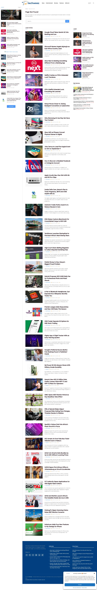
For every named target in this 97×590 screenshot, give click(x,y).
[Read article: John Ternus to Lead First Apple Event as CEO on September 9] (34, 152)
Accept (79, 584)
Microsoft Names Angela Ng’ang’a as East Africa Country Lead (14, 24)
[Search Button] (93, 3)
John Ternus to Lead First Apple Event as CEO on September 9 (14, 77)
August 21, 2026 (55, 325)
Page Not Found (32, 8)
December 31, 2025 (86, 91)
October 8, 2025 (84, 99)
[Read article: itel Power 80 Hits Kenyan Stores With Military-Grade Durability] (34, 370)
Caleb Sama (48, 50)
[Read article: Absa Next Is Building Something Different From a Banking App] (34, 66)
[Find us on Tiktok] (42, 555)
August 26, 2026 (54, 179)
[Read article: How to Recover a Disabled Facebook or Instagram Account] (34, 166)
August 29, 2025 (90, 102)
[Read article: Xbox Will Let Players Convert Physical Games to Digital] (34, 137)
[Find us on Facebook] (26, 555)
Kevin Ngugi (48, 36)
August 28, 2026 (55, 36)
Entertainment (49, 3)
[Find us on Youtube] (36, 555)
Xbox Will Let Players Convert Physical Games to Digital (13, 70)
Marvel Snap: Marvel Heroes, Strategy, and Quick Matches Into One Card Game (59, 560)
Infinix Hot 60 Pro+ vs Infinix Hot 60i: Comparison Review (81, 105)
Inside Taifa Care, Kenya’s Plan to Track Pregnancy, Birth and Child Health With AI (14, 99)
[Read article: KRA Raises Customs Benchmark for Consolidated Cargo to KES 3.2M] (34, 224)
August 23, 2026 (54, 297)
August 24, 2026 (54, 251)
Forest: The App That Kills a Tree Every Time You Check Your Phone (60, 567)
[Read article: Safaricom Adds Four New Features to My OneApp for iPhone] (34, 529)
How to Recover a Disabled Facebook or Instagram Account (13, 85)
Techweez (48, 136)
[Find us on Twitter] (30, 555)
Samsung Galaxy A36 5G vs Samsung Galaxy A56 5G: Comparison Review (83, 102)
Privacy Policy (84, 587)
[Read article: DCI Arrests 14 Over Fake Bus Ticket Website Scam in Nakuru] (34, 444)
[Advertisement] (84, 16)
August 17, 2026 (55, 514)
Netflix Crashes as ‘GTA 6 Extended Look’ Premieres (13, 38)
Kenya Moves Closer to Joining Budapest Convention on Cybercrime (14, 56)
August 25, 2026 (55, 195)
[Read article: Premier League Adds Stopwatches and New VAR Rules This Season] (34, 312)
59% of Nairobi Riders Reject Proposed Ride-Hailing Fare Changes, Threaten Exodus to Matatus (57, 411)
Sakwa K (47, 369)
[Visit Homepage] (31, 3)
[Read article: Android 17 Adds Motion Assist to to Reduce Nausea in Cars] (34, 210)
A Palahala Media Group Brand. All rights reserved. (35, 579)
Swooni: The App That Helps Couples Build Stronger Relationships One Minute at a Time (60, 564)
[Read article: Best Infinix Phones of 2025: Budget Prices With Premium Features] (77, 89)
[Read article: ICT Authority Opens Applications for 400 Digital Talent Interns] (34, 487)
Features (62, 3)
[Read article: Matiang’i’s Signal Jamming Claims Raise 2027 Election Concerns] (34, 515)
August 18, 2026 (55, 485)
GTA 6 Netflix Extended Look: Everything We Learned (13, 45)
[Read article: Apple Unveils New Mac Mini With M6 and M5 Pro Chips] (34, 180)
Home (26, 8)
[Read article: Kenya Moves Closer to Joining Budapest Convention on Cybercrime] (34, 109)
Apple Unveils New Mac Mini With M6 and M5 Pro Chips (13, 92)
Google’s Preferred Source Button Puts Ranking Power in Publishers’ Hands (56, 352)
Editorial (67, 3)
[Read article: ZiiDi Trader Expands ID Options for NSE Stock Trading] (34, 326)
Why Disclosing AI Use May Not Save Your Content (14, 63)
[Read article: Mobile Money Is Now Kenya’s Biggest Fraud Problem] (34, 267)
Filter (19, 7)
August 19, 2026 (55, 428)
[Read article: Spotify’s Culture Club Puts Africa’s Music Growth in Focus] (34, 429)
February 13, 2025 (80, 109)
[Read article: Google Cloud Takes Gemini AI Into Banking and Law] (34, 37)
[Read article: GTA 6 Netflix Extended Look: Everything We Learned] (34, 94)
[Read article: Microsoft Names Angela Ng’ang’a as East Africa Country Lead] (34, 52)
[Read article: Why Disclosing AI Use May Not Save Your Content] (34, 123)
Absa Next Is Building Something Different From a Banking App (13, 31)
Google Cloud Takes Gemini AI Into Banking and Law (10, 15)
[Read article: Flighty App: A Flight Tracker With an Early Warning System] (34, 341)
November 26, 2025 (80, 95)
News (43, 3)
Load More (11, 106)
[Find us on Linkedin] (39, 555)
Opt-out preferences (77, 587)
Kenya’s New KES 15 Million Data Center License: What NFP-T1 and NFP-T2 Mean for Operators (56, 381)
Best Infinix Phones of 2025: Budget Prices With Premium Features (88, 89)
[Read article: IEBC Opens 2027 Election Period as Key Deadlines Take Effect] (34, 400)
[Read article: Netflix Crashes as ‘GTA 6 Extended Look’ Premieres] (34, 80)
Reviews (56, 3)
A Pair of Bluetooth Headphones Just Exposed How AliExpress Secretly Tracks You (57, 294)
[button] (94, 573)
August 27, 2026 (55, 107)
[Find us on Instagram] (33, 555)
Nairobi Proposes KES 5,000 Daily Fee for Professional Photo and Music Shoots (57, 278)
